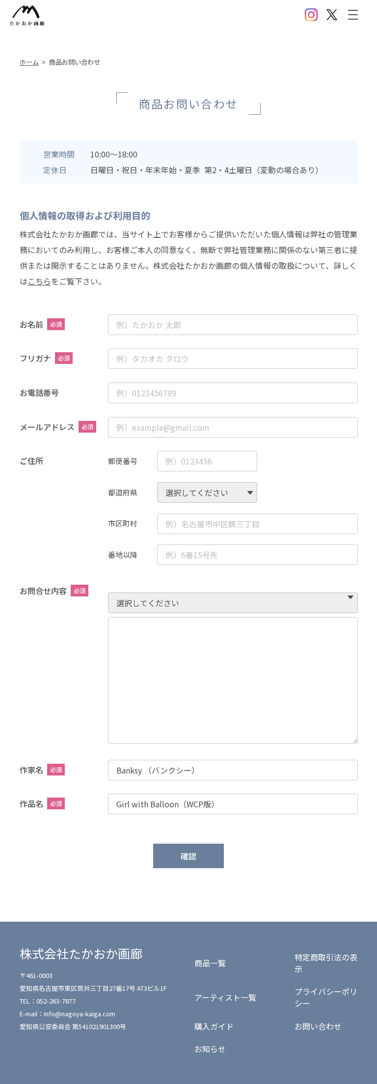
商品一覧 (210, 963)
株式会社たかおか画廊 (81, 953)
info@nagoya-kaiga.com (79, 1013)
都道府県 (122, 492)
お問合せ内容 (52, 590)
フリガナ (45, 358)
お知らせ (210, 1049)
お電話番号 (39, 392)
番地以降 (122, 554)
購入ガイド (214, 1026)
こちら (39, 281)
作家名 (41, 769)
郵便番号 (122, 461)
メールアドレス (56, 427)
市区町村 (122, 523)
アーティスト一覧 (225, 997)
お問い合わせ (318, 1026)
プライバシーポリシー (326, 997)
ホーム (29, 62)
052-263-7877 (56, 1001)
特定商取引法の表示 (326, 963)
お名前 (41, 324)
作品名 (41, 803)
